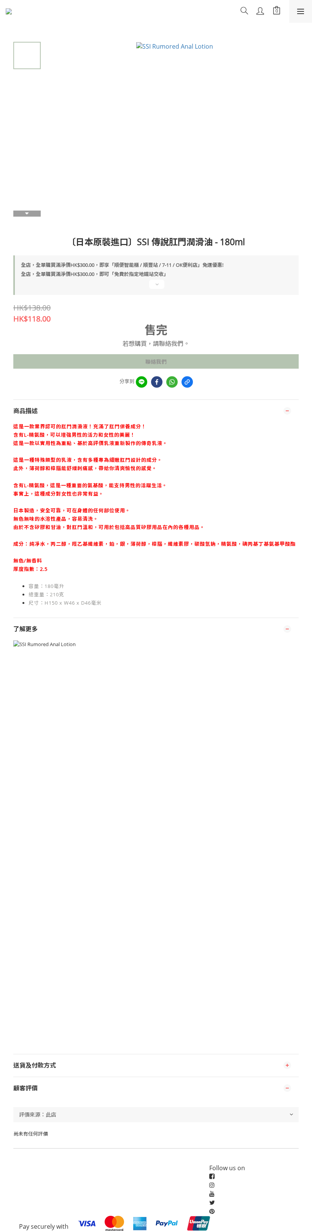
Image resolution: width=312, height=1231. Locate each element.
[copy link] (187, 382)
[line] (141, 382)
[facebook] (156, 382)
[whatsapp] (172, 382)
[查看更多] (156, 287)
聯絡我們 (156, 361)
